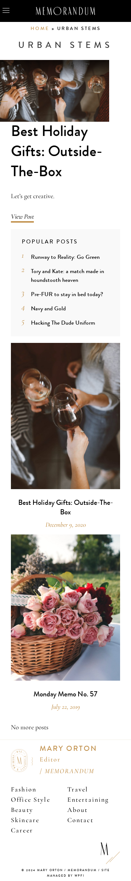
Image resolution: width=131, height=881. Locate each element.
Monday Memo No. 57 (65, 694)
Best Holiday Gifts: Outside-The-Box (56, 151)
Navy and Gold (48, 308)
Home (40, 28)
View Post (22, 216)
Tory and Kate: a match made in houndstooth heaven (67, 275)
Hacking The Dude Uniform (63, 322)
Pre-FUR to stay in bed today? (67, 294)
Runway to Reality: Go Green (65, 257)
